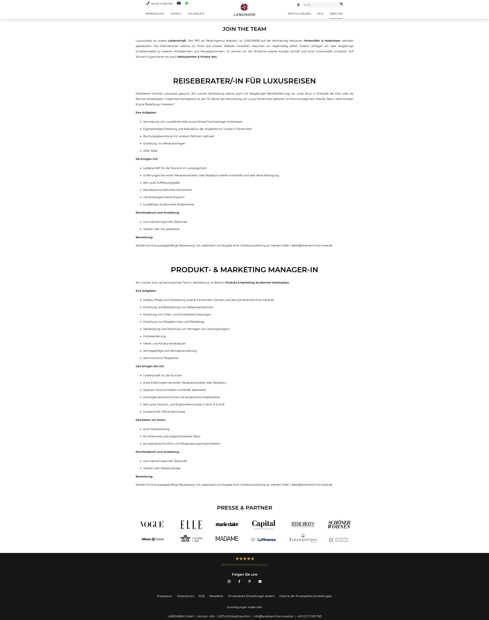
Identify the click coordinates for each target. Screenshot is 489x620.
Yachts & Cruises (299, 13)
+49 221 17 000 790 (161, 3)
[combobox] (321, 5)
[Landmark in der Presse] (189, 532)
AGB (201, 596)
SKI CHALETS (195, 13)
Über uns (336, 13)
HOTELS (175, 13)
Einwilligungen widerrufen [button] (244, 607)
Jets (320, 13)
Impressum (164, 596)
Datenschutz (185, 596)
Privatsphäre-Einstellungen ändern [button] (251, 596)
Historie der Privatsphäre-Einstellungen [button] (305, 596)
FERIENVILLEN (154, 13)
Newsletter (216, 596)
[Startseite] (244, 9)
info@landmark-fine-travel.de (273, 616)
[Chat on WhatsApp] (185, 3)
